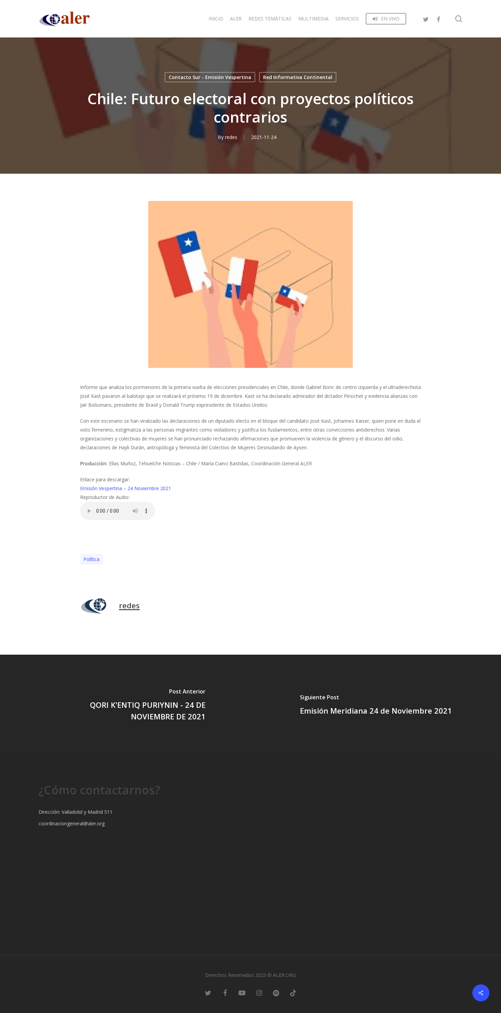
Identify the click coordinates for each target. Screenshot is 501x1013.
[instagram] (259, 992)
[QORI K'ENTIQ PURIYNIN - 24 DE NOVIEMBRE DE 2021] (125, 706)
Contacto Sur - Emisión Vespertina (210, 77)
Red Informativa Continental (297, 77)
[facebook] (438, 18)
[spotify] (276, 992)
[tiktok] (293, 992)
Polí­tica (92, 559)
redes (231, 137)
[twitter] (426, 18)
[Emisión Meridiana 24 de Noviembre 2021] (375, 706)
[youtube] (242, 992)
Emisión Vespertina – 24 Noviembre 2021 (125, 488)
